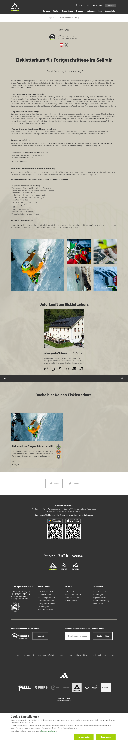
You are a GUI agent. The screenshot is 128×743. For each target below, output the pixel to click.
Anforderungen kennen (46, 598)
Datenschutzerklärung (48, 731)
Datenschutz (61, 655)
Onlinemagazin (43, 607)
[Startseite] (15, 7)
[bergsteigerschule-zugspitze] (64, 569)
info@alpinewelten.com (19, 599)
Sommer (46, 11)
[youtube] (64, 558)
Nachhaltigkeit (98, 595)
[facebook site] (78, 557)
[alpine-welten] (53, 569)
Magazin (51, 18)
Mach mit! (40, 636)
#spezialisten (110, 11)
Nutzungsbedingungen (32, 655)
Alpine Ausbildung (94, 11)
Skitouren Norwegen (72, 598)
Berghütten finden (44, 595)
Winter (56, 11)
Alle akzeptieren (106, 737)
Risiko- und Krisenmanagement (104, 655)
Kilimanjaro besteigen (73, 595)
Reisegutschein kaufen (46, 604)
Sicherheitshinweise (82, 655)
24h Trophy (69, 592)
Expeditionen (67, 11)
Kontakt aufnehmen (45, 610)
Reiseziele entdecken (45, 592)
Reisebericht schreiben (46, 601)
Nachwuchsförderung (101, 601)
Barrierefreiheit (48, 655)
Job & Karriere (98, 604)
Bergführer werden (99, 598)
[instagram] (50, 558)
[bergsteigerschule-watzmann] (75, 569)
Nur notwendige (83, 737)
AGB (70, 655)
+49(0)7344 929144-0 (22, 594)
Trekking (79, 11)
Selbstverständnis (99, 592)
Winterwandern (71, 601)
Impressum (17, 655)
